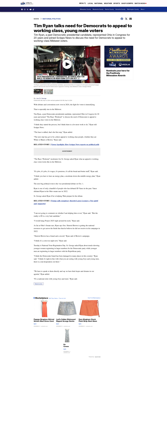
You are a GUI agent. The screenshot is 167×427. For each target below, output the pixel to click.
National (98, 3)
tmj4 (22, 9)
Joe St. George (41, 98)
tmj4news (25, 9)
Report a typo (39, 283)
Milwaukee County (85, 9)
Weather (108, 3)
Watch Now (140, 3)
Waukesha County (98, 9)
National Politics (52, 19)
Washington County (133, 9)
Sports (116, 3)
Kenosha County (120, 9)
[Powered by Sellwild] (97, 357)
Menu (81, 3)
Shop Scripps (127, 3)
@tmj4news (34, 9)
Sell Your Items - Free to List (57, 298)
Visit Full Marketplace (94, 298)
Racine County (109, 9)
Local (90, 3)
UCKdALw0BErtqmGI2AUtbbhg (31, 9)
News (36, 19)
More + (143, 9)
